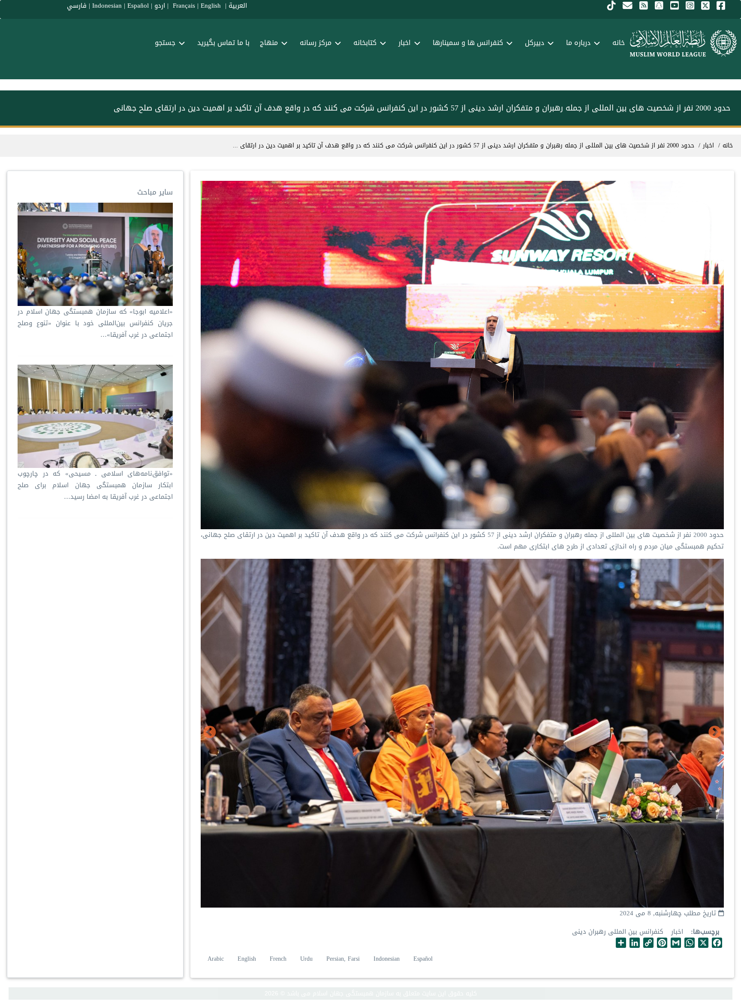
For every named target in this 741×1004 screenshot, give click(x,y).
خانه (728, 145)
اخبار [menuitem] (404, 42)
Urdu (306, 958)
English (247, 958)
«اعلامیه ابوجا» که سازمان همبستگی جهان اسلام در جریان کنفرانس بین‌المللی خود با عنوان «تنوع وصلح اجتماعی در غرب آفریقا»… (95, 323)
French (278, 958)
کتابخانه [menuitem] (365, 42)
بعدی (210, 733)
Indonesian (387, 958)
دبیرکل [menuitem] (534, 42)
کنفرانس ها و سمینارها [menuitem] (468, 42)
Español (423, 958)
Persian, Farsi (343, 958)
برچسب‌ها (706, 932)
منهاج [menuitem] (269, 42)
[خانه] (683, 43)
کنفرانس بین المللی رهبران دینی (617, 932)
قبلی (715, 733)
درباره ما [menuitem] (578, 42)
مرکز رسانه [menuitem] (315, 42)
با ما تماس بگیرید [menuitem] (223, 42)
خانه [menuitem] (618, 42)
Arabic (216, 958)
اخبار (677, 932)
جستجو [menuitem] (165, 42)
